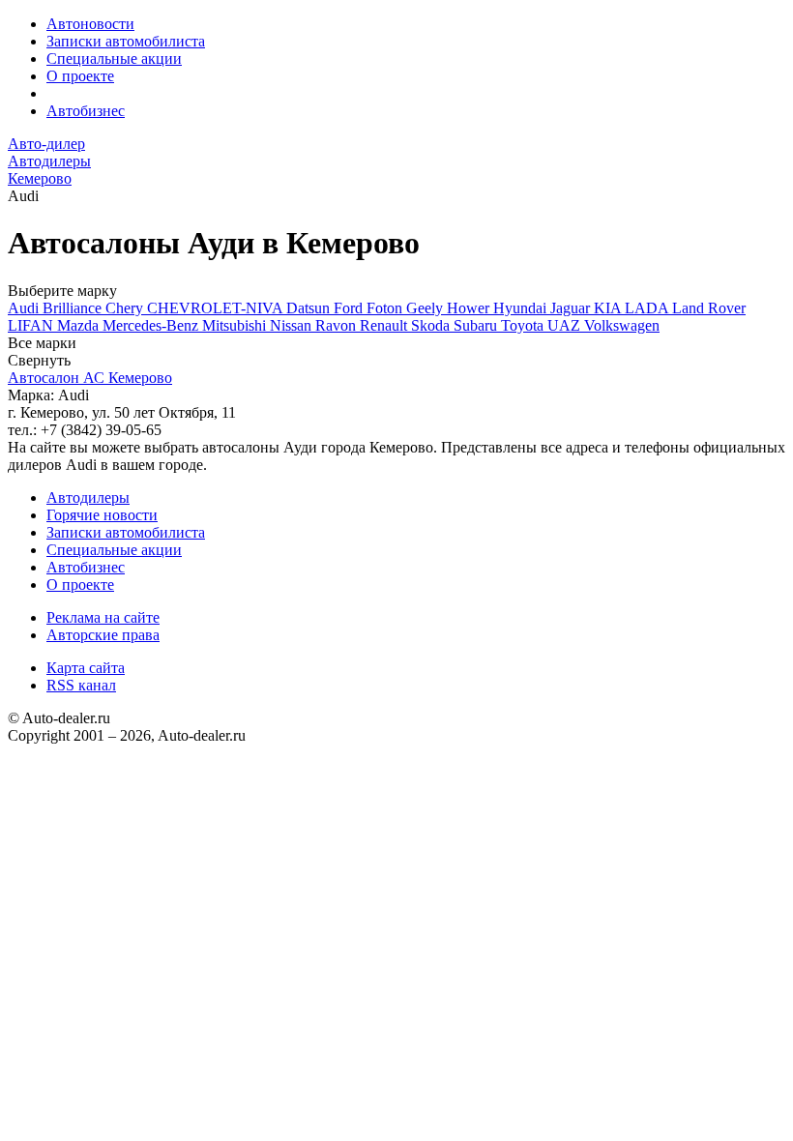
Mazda (80, 325)
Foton (386, 308)
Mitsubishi (236, 325)
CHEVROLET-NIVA (216, 308)
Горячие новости (102, 515)
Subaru (477, 325)
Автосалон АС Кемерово (90, 377)
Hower (470, 308)
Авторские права (103, 635)
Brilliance (74, 308)
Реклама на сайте (103, 617)
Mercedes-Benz (152, 325)
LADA (648, 308)
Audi (25, 308)
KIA (609, 308)
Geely (426, 308)
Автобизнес (85, 110)
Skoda (432, 325)
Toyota (524, 325)
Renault (385, 325)
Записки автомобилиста (125, 41)
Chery (126, 308)
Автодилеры (88, 497)
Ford (350, 308)
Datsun (310, 308)
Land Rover (709, 308)
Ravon (337, 325)
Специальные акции (114, 58)
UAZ (565, 325)
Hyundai (521, 308)
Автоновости (90, 23)
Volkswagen (622, 325)
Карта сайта (85, 667)
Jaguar (572, 308)
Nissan (292, 325)
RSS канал (81, 685)
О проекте (80, 76)
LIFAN (32, 325)
